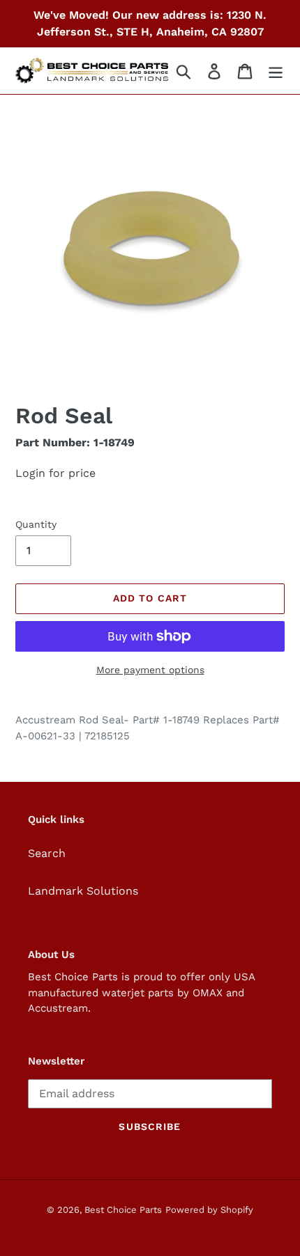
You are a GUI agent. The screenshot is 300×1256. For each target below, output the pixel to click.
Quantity (36, 524)
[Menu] (275, 70)
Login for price (55, 473)
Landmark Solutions (83, 890)
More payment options (150, 669)
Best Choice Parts (123, 1209)
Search (47, 853)
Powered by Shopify (209, 1209)
